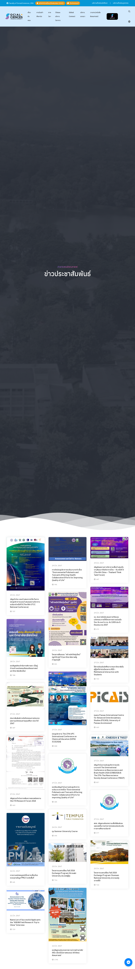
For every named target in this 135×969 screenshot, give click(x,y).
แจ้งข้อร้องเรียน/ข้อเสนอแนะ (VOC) (51, 3)
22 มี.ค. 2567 (57, 946)
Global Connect (72, 14)
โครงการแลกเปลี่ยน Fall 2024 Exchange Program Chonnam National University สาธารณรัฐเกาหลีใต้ (106, 876)
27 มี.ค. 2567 (99, 662)
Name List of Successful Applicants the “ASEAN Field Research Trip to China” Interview (25, 922)
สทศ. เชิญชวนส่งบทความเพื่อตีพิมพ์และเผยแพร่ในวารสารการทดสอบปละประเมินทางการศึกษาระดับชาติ (109, 826)
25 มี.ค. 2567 (99, 868)
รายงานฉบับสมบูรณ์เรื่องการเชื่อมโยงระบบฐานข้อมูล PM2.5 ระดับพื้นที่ (24, 876)
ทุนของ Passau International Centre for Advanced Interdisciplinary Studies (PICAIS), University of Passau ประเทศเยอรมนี (109, 719)
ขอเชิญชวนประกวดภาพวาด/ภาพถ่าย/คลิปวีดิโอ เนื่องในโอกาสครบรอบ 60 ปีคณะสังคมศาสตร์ (67, 952)
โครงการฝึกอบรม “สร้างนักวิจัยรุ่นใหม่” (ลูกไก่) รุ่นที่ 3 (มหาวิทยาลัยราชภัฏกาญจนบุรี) (66, 657)
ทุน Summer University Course (65, 831)
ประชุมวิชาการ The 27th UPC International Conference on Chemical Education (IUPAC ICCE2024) (64, 738)
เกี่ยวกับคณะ (29, 16)
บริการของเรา (82, 14)
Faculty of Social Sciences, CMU (21, 3)
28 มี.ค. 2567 (15, 661)
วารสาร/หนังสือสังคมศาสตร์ (95, 14)
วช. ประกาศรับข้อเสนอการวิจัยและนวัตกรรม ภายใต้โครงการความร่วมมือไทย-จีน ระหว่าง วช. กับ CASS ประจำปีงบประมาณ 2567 (108, 621)
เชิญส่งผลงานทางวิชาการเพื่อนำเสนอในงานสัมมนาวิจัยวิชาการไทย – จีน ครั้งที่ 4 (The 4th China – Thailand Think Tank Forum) (109, 571)
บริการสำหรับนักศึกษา (100, 3)
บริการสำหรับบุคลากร (120, 3)
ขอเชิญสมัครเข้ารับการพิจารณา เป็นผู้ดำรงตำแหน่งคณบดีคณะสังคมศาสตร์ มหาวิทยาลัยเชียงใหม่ (24, 668)
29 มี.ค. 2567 (15, 595)
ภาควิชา (49, 14)
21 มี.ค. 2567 (15, 916)
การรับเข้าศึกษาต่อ (40, 14)
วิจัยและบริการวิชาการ (58, 16)
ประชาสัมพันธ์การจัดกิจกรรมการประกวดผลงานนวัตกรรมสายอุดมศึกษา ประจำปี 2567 (25, 721)
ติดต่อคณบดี (74, 3)
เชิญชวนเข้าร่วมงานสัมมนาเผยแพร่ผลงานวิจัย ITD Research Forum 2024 (25, 799)
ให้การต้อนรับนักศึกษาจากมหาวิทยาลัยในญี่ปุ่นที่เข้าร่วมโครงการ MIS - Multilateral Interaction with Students (109, 671)
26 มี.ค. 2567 (57, 827)
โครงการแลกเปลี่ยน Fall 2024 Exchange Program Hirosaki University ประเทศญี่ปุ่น (64, 873)
